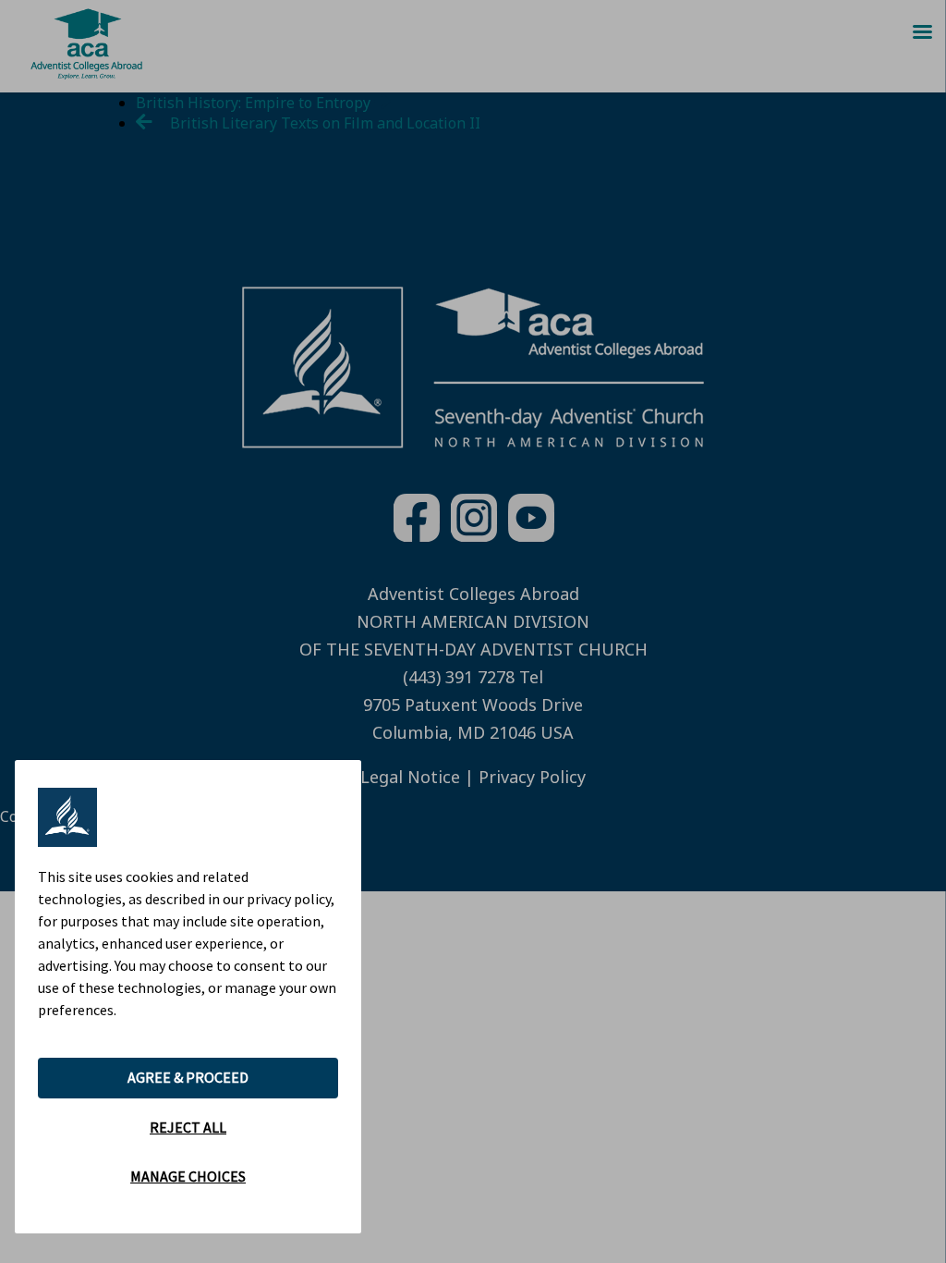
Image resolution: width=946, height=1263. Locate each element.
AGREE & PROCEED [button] (188, 1077)
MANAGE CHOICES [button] (188, 1176)
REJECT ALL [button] (188, 1127)
